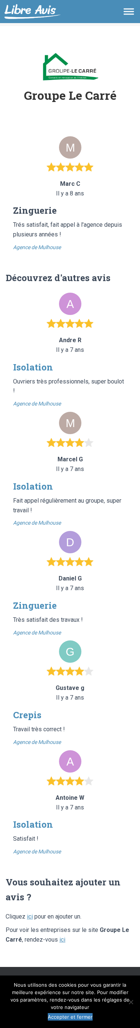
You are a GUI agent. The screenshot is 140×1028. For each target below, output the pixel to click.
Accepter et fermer (70, 1017)
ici (30, 916)
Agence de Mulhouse (37, 247)
